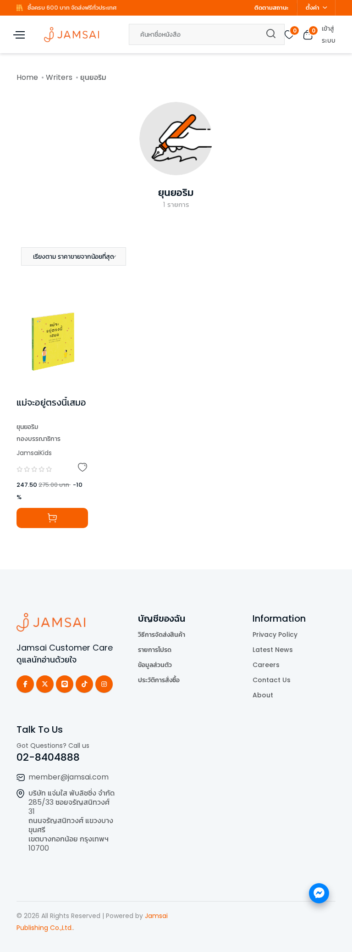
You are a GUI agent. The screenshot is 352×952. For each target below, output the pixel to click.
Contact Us (272, 680)
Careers (266, 664)
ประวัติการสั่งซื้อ (159, 680)
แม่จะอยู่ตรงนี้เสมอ (51, 402)
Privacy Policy (275, 634)
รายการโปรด (154, 649)
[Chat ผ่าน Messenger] (319, 893)
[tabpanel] (176, 418)
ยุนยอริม (176, 192)
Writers (59, 77)
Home (27, 77)
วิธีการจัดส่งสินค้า (161, 634)
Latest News (273, 649)
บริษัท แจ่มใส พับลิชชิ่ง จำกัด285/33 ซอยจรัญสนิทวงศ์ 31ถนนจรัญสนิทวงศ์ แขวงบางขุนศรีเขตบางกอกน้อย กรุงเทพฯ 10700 (71, 820)
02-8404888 (48, 757)
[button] (73, 256)
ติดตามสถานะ (271, 7)
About (263, 695)
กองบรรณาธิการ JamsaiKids (38, 445)
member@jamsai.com (68, 777)
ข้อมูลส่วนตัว (155, 664)
